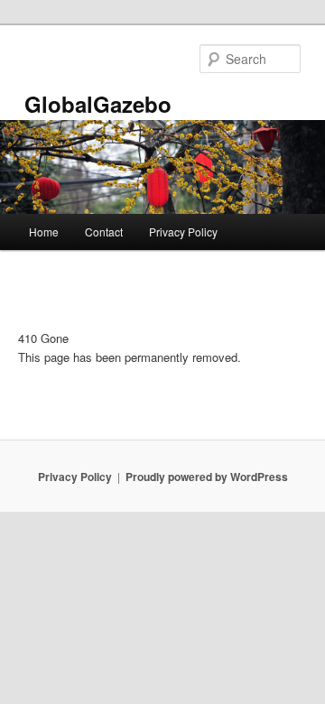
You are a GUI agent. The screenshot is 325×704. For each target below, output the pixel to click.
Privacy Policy (183, 231)
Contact (104, 231)
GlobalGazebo (98, 103)
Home (44, 231)
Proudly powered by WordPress (206, 476)
